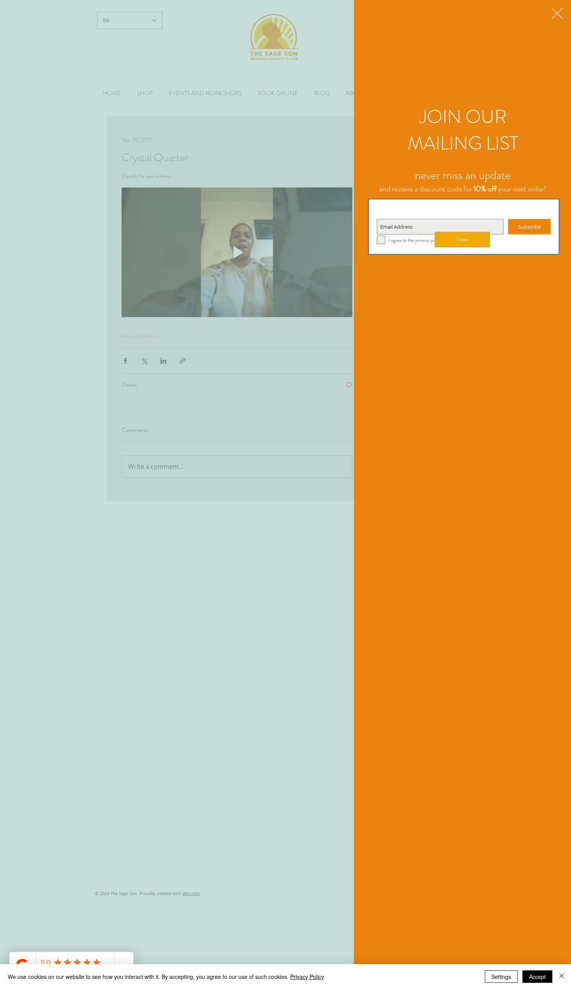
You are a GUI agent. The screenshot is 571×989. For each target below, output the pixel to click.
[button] (557, 13)
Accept (537, 976)
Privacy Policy (307, 976)
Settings (501, 976)
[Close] (561, 976)
